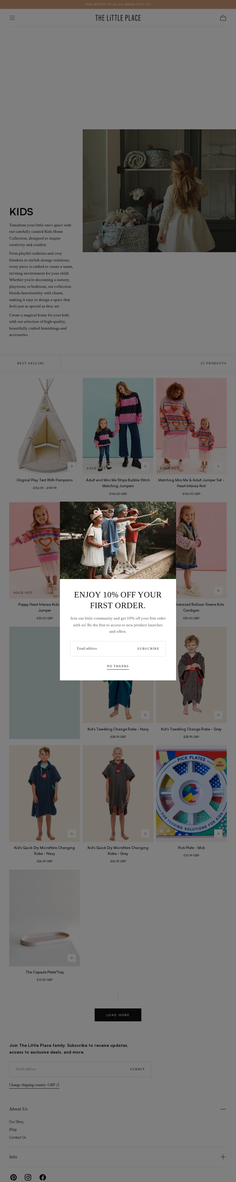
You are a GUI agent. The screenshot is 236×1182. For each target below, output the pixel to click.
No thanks (118, 666)
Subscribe (148, 648)
